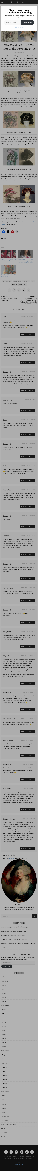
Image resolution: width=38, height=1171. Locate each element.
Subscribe (27, 22)
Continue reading (19, 27)
